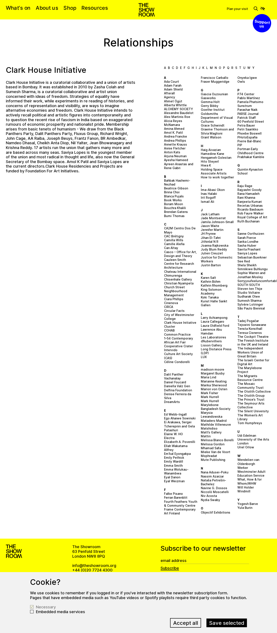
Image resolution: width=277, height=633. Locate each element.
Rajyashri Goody (249, 190)
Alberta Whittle (175, 105)
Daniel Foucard (175, 382)
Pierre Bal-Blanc (249, 141)
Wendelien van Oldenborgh (248, 461)
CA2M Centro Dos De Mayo (180, 230)
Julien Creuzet (212, 253)
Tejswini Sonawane (251, 325)
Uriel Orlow (245, 447)
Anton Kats (172, 152)
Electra (169, 438)
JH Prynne (208, 233)
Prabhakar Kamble (250, 157)
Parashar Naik (247, 109)
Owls (241, 81)
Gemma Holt (210, 102)
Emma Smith (173, 465)
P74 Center (245, 94)
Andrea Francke (175, 136)
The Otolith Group (251, 395)
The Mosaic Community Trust (250, 385)
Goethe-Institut (213, 109)
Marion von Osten (214, 389)
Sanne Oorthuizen (250, 233)
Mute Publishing (213, 460)
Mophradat (209, 456)
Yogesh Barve (247, 504)
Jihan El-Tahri (211, 238)
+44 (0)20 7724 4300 (92, 570)
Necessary (46, 607)
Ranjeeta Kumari (249, 201)
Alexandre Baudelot (178, 113)
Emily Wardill (173, 461)
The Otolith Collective (254, 391)
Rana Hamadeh (248, 193)
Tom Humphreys (249, 423)
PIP (239, 145)
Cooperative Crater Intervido (178, 348)
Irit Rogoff (208, 197)
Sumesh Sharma (249, 300)
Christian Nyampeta (178, 283)
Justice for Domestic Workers (216, 259)
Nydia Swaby (210, 500)
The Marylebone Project (249, 370)
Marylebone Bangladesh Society (215, 407)
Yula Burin (244, 507)
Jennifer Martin (212, 230)
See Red (243, 261)
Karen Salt (208, 277)
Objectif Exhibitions (215, 512)
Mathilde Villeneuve (216, 424)
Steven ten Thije (249, 288)
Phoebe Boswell (249, 133)
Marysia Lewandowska (211, 414)
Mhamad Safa (211, 448)
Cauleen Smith (175, 260)
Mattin (206, 436)
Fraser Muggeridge (215, 81)
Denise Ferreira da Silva (177, 396)
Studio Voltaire (248, 292)
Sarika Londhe (247, 241)
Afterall (169, 93)
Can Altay (171, 248)
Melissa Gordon (212, 444)
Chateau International (180, 271)
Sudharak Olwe (248, 296)
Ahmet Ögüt (173, 101)
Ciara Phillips (173, 299)
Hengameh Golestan (216, 157)
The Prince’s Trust (250, 399)
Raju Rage (244, 186)
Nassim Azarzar (212, 476)
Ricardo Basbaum (250, 209)
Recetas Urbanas (250, 205)
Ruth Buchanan (248, 221)
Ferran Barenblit (175, 497)
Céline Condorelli (177, 362)
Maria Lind (208, 377)
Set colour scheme (262, 8)
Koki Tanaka (210, 297)
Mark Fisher (209, 393)
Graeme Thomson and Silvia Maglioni (217, 131)
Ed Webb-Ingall (175, 414)
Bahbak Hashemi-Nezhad (177, 182)
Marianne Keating (214, 381)
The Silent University (253, 411)
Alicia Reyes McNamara (173, 123)
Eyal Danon (172, 477)
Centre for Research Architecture (179, 265)
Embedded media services (60, 611)
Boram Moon (173, 204)
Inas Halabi (209, 193)
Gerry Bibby (209, 106)
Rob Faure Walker (250, 213)
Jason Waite (210, 226)
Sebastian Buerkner (252, 257)
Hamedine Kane (212, 153)
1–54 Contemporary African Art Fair (178, 340)
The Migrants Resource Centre (250, 378)
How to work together (217, 177)
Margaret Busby (213, 373)
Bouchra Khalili (175, 208)
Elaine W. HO (173, 434)
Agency (169, 97)
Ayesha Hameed (176, 160)
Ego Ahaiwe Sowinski (180, 418)
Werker (242, 468)
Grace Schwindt (212, 125)
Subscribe (170, 568)
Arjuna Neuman (175, 156)
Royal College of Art (252, 217)
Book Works (173, 200)
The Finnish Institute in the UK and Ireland (252, 342)
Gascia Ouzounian (214, 94)
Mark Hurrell (210, 397)
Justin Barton (211, 265)
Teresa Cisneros (249, 333)
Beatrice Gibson (176, 188)
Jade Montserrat (213, 218)
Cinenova (171, 303)
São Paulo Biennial (251, 308)
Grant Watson (211, 137)
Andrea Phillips (175, 140)
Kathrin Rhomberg (214, 285)
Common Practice (177, 334)
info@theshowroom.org (94, 565)
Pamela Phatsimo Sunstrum (250, 104)
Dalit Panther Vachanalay (173, 376)
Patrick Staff (246, 117)
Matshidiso (209, 428)
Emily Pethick (174, 457)
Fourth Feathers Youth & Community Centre (180, 503)
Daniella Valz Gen (177, 386)
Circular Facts (174, 311)
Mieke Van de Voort (215, 452)
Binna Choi (172, 192)
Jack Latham (210, 214)
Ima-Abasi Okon (213, 190)
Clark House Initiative (180, 322)
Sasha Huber (246, 245)
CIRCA (168, 307)
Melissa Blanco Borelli (217, 440)
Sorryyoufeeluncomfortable (254, 281)
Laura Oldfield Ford (215, 325)
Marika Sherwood (214, 385)
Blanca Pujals (174, 196)
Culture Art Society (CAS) (178, 356)
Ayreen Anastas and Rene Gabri (178, 166)
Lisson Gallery (211, 345)
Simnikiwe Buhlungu (252, 269)
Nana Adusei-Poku (215, 472)
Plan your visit (237, 9)
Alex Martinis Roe (177, 117)
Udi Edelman (246, 435)
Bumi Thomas (174, 216)
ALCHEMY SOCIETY (178, 109)
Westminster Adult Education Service (251, 473)
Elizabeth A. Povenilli (179, 442)
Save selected (226, 623)
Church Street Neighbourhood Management (175, 291)
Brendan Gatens (176, 212)
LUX (204, 357)
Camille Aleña (174, 244)
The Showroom (146, 10)
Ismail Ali (207, 201)
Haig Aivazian (211, 150)
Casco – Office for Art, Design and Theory (180, 254)
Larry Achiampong (214, 317)
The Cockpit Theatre (253, 336)
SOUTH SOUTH (248, 285)
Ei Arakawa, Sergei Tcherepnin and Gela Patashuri (179, 426)
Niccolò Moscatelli (215, 492)
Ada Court (171, 81)
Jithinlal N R (209, 241)
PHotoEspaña (247, 137)
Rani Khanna (246, 197)
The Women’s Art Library (250, 417)
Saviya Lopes (247, 253)
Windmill (243, 491)
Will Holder (245, 487)
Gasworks (208, 98)
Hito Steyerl (210, 161)
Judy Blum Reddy (214, 249)
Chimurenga (173, 275)
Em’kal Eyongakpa (177, 453)
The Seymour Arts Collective (250, 405)
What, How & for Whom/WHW (249, 481)
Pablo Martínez (248, 98)
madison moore (212, 369)
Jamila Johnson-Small (217, 222)
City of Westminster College (179, 316)
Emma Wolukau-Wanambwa (176, 471)
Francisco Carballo (214, 77)
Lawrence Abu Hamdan (211, 331)
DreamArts (172, 402)
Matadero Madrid (214, 420)
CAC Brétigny (174, 236)
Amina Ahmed (174, 128)
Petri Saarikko (247, 129)
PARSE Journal (248, 114)
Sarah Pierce (246, 238)
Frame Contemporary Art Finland (180, 511)
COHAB (169, 330)
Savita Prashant (249, 249)
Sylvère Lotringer (250, 304)
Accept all (185, 623)
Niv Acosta (209, 496)
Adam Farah (172, 85)
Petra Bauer (246, 125)
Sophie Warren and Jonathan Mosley (251, 275)
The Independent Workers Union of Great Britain (250, 352)
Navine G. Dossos (214, 488)
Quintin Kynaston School (250, 171)
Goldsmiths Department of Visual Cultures (217, 117)
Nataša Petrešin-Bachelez (213, 482)
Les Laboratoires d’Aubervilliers (213, 339)
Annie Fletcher (174, 148)
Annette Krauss (175, 144)
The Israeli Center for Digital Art (253, 362)
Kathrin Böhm (211, 281)
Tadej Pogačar (248, 321)
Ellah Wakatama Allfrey (175, 448)
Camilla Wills (173, 240)
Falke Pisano (173, 493)
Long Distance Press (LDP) (216, 351)
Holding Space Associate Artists (214, 171)
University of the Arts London (253, 441)
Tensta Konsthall (249, 328)
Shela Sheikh (246, 265)
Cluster (169, 326)
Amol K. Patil (173, 132)
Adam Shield (173, 89)
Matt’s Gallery (211, 432)
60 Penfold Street (250, 121)
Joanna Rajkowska (214, 245)
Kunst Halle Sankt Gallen (214, 303)
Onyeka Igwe (247, 77)
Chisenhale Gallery (178, 279)
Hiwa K (206, 165)
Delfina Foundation (178, 390)
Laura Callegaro (212, 321)
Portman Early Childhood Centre (250, 151)
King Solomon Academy (211, 291)
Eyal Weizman (174, 481)
